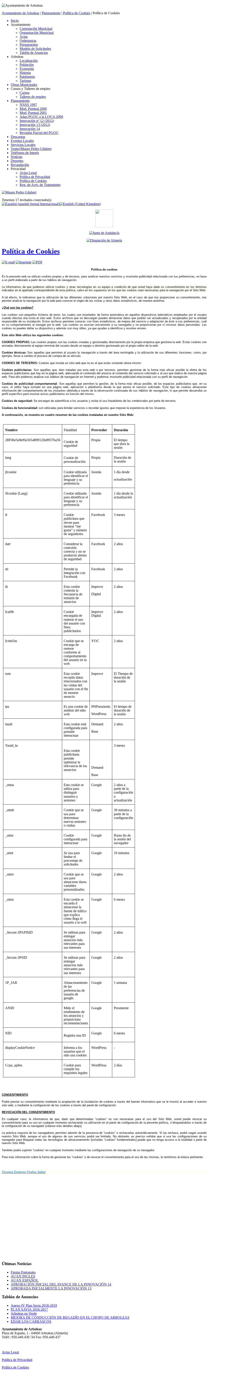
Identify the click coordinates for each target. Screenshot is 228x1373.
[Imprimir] (23, 262)
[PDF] (37, 262)
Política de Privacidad (17, 1360)
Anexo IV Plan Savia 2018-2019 (34, 1305)
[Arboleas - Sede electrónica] (104, 226)
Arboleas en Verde (24, 1313)
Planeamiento (51, 13)
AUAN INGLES (23, 1276)
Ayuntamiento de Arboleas (20, 13)
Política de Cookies (76, 13)
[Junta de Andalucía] (104, 233)
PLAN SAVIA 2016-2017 (29, 1309)
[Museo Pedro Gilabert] (19, 192)
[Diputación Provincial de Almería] (104, 241)
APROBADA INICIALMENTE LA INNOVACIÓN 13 (51, 1288)
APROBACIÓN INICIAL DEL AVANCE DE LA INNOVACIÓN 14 (61, 1284)
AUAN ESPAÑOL (25, 1280)
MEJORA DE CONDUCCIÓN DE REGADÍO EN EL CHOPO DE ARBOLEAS (70, 1317)
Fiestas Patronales (23, 1272)
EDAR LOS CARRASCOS (31, 1321)
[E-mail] (8, 262)
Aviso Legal (10, 1352)
